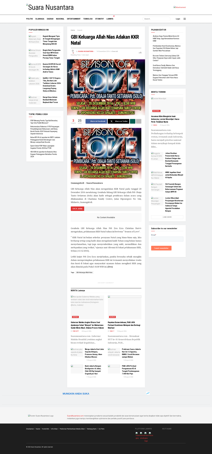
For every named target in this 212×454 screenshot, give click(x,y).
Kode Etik (45, 429)
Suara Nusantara (85, 51)
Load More (167, 217)
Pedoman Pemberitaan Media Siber (72, 429)
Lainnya (109, 19)
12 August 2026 (91, 360)
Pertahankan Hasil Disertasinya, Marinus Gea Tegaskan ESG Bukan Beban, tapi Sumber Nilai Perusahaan (167, 48)
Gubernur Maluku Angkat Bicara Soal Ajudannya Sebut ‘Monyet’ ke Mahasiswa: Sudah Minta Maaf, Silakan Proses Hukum (87, 325)
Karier (38, 429)
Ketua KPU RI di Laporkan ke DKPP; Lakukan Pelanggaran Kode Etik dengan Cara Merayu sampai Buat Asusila (45, 139)
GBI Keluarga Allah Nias (84, 272)
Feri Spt (76, 331)
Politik (29, 19)
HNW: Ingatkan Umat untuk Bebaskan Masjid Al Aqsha (174, 175)
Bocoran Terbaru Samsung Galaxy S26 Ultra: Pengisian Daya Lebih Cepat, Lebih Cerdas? (166, 58)
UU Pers (101, 429)
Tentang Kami (91, 429)
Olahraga (39, 19)
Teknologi (88, 19)
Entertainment (74, 19)
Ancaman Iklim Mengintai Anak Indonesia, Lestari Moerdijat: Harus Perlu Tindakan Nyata (165, 119)
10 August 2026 (128, 377)
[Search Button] (168, 19)
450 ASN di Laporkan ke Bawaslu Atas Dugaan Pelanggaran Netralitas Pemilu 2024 (43, 154)
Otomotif (99, 19)
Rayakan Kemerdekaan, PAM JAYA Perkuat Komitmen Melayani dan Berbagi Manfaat (124, 325)
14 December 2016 (103, 51)
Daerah (50, 19)
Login (177, 19)
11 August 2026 (91, 377)
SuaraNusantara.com (75, 416)
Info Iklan (54, 429)
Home (73, 30)
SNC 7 (112, 331)
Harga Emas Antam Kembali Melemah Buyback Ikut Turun (50, 99)
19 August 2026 (121, 331)
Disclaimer (30, 429)
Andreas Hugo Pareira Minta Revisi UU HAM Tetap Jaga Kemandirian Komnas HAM (166, 38)
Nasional (60, 19)
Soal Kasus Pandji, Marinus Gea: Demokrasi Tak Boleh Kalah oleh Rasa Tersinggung (166, 67)
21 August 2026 (164, 125)
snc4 (155, 125)
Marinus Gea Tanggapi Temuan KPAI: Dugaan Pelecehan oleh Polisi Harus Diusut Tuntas (165, 77)
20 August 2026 (86, 331)
